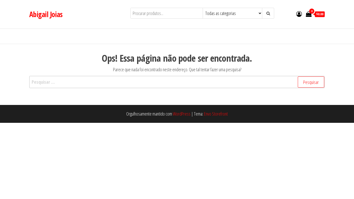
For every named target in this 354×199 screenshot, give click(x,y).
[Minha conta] (299, 14)
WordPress (181, 114)
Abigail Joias (46, 14)
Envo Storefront (216, 114)
